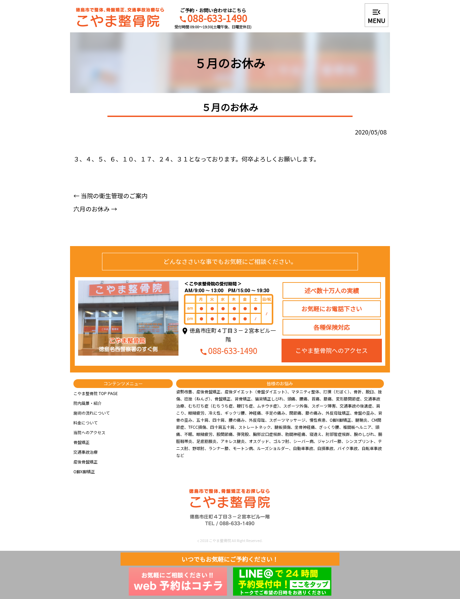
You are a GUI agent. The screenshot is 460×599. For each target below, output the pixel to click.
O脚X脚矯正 (84, 471)
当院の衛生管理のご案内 (110, 195)
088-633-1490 (213, 18)
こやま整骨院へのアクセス (331, 350)
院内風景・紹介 (87, 403)
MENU (376, 16)
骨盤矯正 (81, 442)
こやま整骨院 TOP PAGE (95, 393)
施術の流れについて (91, 413)
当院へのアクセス (89, 432)
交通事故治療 (85, 452)
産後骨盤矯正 (85, 462)
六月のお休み (95, 208)
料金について (85, 422)
